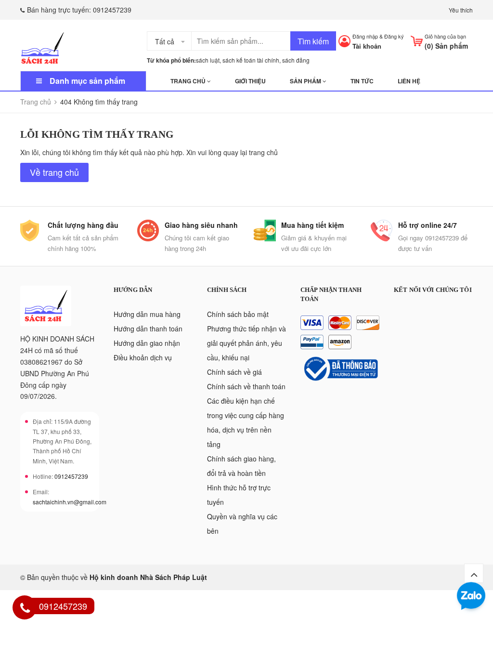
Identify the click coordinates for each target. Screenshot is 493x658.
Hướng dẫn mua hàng (147, 314)
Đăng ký (394, 36)
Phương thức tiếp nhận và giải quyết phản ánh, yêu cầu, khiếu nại (246, 343)
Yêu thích (461, 10)
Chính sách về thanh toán (246, 386)
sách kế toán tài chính (250, 60)
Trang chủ (188, 81)
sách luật (208, 60)
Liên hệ (409, 81)
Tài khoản (366, 46)
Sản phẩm (306, 81)
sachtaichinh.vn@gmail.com (69, 502)
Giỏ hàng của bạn (445, 36)
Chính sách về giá (234, 372)
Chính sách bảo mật (238, 314)
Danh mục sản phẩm (87, 80)
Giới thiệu (250, 81)
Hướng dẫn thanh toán (148, 328)
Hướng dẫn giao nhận (147, 343)
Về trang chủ (54, 172)
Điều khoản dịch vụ (143, 357)
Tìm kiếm (313, 41)
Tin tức (362, 81)
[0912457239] (25, 609)
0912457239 (112, 9)
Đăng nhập (365, 36)
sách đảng (296, 60)
